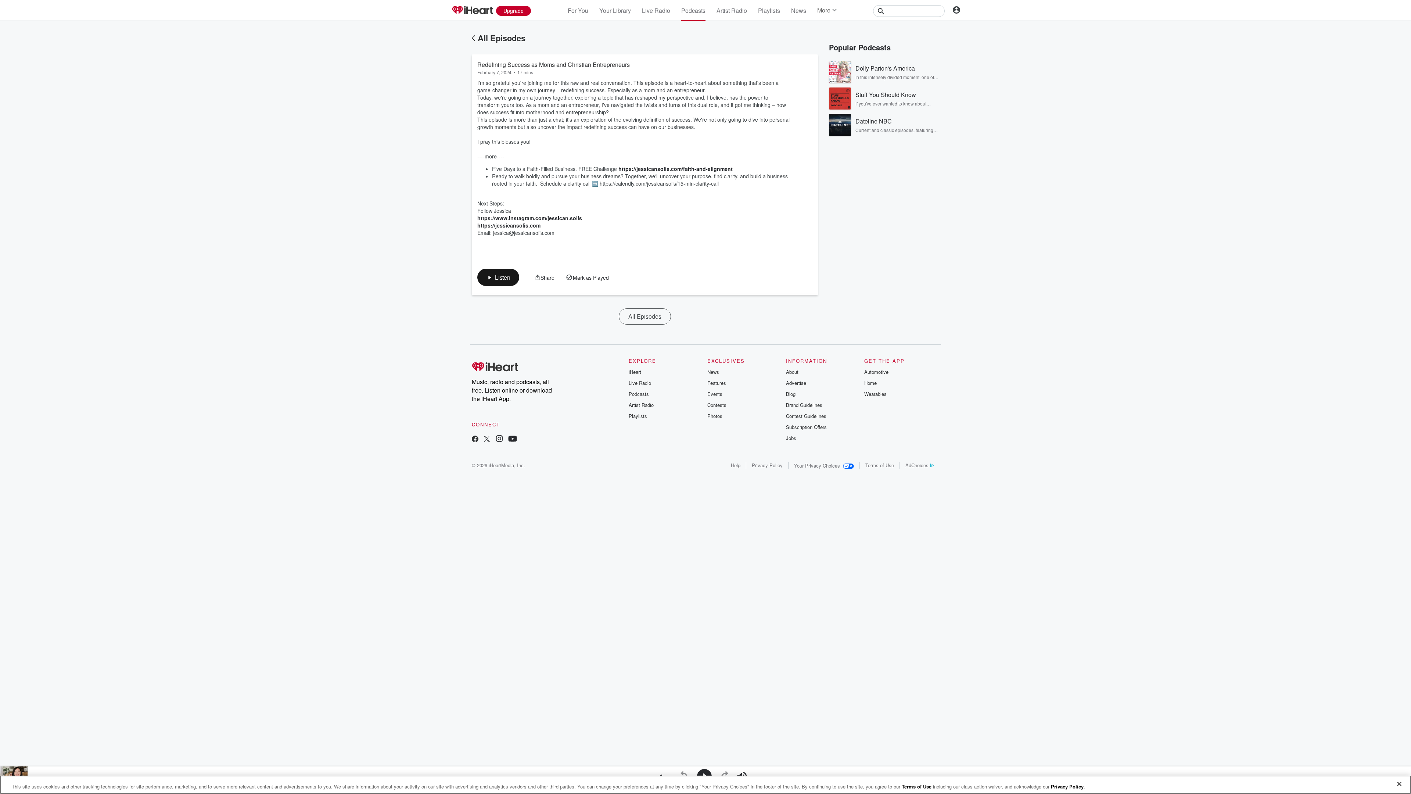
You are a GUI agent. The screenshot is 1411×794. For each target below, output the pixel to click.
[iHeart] (472, 10)
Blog (791, 393)
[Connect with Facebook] (475, 439)
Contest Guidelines (806, 415)
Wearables (875, 393)
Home (870, 382)
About (792, 371)
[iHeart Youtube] (512, 439)
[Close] (1399, 784)
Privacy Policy (767, 465)
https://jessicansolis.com (509, 225)
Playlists (769, 10)
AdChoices (917, 465)
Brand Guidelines (804, 404)
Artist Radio (732, 10)
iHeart (635, 371)
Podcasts (693, 10)
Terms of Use (879, 465)
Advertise (796, 382)
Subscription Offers (806, 426)
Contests (716, 404)
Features (716, 382)
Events (714, 393)
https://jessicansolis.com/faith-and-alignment (675, 168)
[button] (498, 277)
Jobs (791, 437)
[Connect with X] (487, 439)
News (798, 10)
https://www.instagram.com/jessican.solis (529, 218)
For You (578, 10)
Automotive (876, 371)
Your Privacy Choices (817, 465)
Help (735, 465)
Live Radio (656, 10)
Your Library (615, 10)
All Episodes (501, 38)
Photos (714, 415)
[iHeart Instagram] (499, 439)
